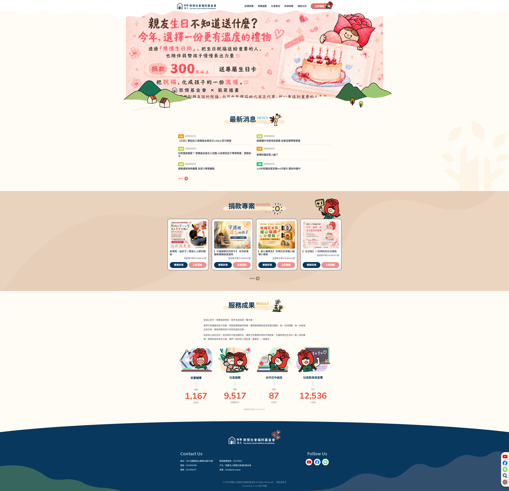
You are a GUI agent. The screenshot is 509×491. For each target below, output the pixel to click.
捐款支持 (302, 6)
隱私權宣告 (281, 482)
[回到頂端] (505, 482)
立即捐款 (197, 265)
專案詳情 (178, 265)
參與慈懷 (288, 6)
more (180, 178)
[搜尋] (505, 475)
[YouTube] (309, 462)
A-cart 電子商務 (260, 486)
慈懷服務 (262, 6)
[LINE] (325, 462)
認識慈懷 (249, 6)
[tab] (249, 95)
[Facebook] (317, 462)
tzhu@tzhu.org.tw (233, 470)
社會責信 (275, 6)
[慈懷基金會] (196, 6)
